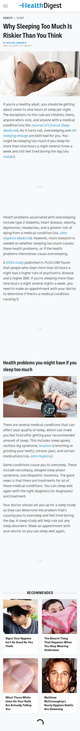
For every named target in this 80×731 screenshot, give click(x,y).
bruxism (45, 445)
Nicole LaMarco (16, 42)
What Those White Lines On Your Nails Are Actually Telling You (18, 703)
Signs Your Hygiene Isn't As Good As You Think (19, 642)
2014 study (15, 262)
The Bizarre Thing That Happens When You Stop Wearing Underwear (58, 644)
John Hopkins (40, 456)
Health (8, 18)
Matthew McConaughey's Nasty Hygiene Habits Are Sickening (58, 703)
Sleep (20, 18)
